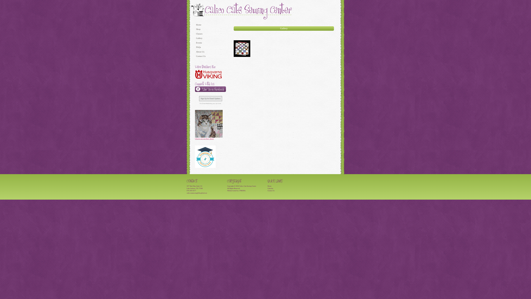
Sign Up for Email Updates (211, 98)
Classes (199, 34)
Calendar (270, 188)
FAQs (198, 47)
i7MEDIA (242, 190)
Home (198, 25)
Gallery (199, 38)
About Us (200, 52)
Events (199, 43)
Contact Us (201, 56)
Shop (198, 29)
